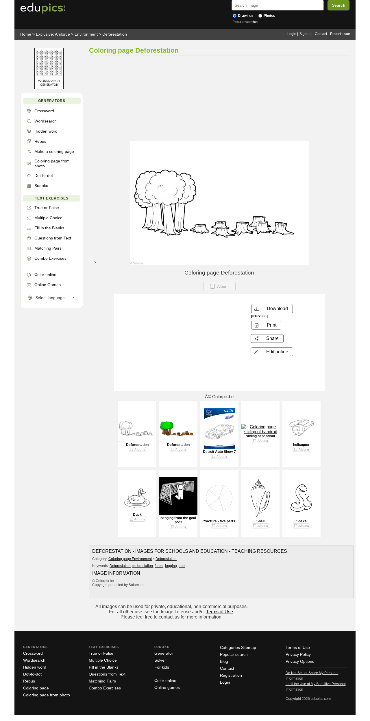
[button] (272, 351)
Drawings (245, 16)
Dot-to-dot (32, 674)
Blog (224, 661)
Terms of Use (219, 611)
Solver (160, 660)
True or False (101, 653)
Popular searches (245, 21)
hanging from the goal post (178, 520)
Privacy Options (300, 661)
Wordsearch (34, 660)
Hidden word (34, 667)
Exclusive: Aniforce (53, 34)
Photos (269, 16)
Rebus (29, 681)
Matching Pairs (102, 681)
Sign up (305, 34)
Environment (86, 34)
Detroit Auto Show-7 (219, 452)
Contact (321, 34)
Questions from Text (107, 674)
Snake (301, 521)
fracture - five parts (219, 521)
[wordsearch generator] (49, 87)
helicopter (301, 445)
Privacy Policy (298, 654)
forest (159, 566)
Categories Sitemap (238, 647)
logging (171, 566)
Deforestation (114, 34)
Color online (165, 680)
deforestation (142, 566)
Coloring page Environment (130, 559)
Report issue (340, 34)
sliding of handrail (260, 436)
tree (182, 566)
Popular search (234, 654)
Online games (167, 687)
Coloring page (36, 688)
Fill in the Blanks (104, 667)
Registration (231, 675)
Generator (163, 653)
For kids (161, 667)
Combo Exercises (105, 688)
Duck (137, 515)
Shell (260, 521)
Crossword (33, 653)
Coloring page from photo (46, 695)
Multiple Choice (103, 660)
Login (291, 34)
